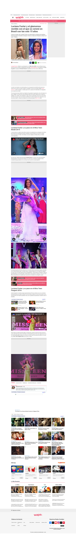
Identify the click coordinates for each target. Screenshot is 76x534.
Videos (19, 525)
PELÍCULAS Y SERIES (55, 17)
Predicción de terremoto (47, 14)
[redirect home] (20, 18)
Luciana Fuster (14, 66)
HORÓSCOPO (62, 17)
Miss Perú (37, 98)
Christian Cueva (32, 14)
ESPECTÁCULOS (32, 17)
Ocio (24, 522)
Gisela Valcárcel (38, 14)
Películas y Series (44, 522)
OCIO (50, 17)
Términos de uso (56, 528)
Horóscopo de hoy (17, 14)
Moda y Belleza (14, 23)
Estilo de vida (38, 522)
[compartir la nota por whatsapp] (36, 63)
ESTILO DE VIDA (45, 17)
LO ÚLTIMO (27, 17)
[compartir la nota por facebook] (30, 63)
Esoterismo (13, 525)
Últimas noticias (14, 522)
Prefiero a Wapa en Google (18, 414)
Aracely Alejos (15, 62)
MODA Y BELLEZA (39, 17)
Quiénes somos (62, 528)
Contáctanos (51, 528)
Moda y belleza (32, 522)
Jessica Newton (34, 67)
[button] (50, 526)
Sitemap (25, 525)
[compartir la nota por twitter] (33, 63)
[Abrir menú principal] (13, 17)
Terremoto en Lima (24, 14)
